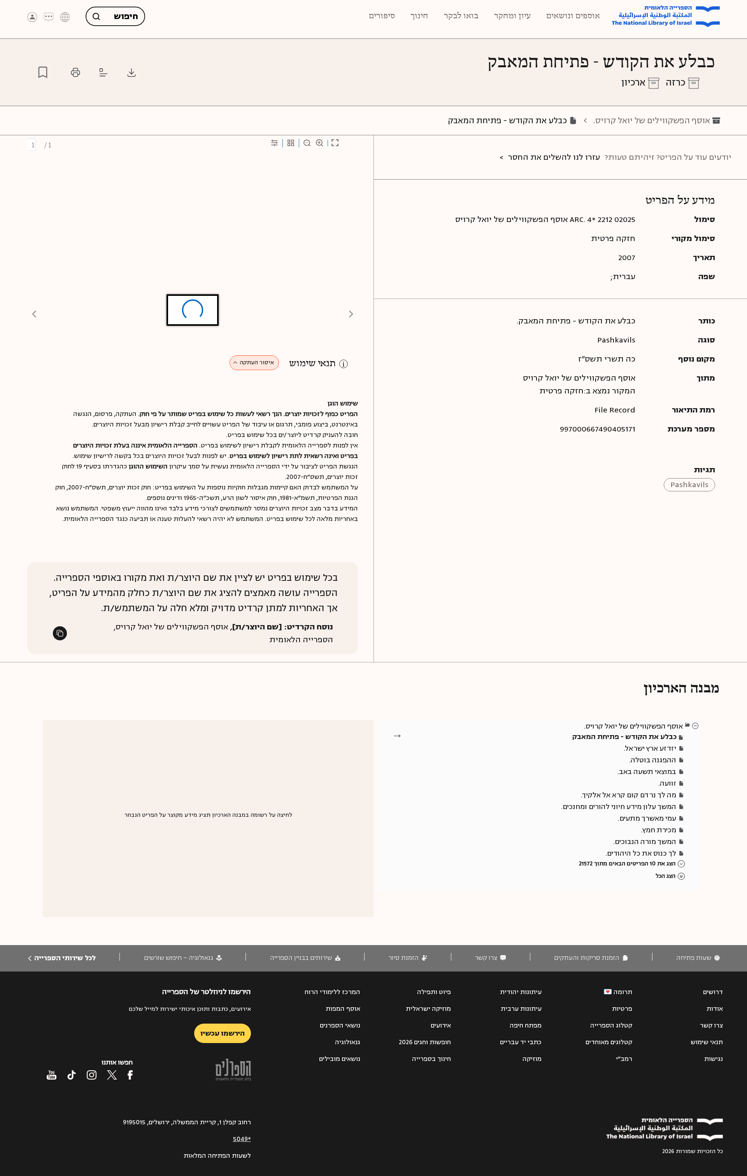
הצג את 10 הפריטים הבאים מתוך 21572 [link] (627, 864)
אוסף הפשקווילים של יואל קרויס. (651, 120)
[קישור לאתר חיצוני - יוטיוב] (51, 1075)
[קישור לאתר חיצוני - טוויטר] (112, 1075)
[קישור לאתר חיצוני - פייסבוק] (130, 1075)
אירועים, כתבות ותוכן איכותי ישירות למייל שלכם (190, 1009)
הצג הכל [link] (665, 876)
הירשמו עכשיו (222, 1033)
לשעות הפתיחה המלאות (217, 1155)
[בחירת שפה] (65, 16)
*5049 (242, 1139)
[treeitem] (695, 725)
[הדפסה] (75, 72)
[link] (698, 958)
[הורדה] (131, 72)
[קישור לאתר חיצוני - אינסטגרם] (91, 1075)
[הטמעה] (103, 72)
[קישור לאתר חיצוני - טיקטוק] (71, 1075)
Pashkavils (689, 484)
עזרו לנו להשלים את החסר (554, 157)
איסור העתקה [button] (257, 362)
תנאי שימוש (312, 364)
